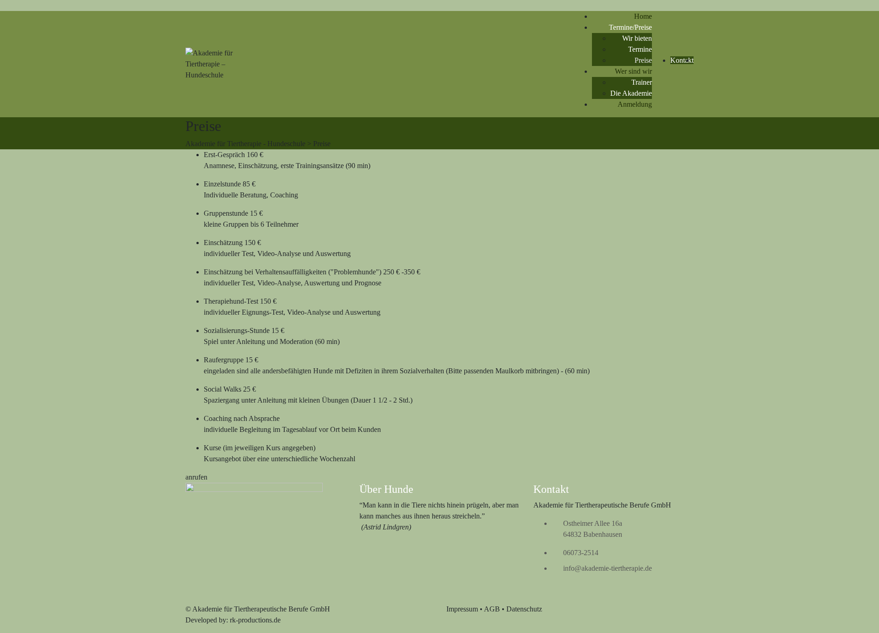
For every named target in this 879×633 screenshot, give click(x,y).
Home (643, 16)
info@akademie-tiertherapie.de (607, 568)
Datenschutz (524, 609)
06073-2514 (580, 553)
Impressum (462, 609)
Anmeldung (635, 104)
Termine (640, 49)
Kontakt (682, 60)
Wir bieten (637, 38)
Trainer (641, 82)
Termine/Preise (630, 27)
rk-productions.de (255, 620)
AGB (492, 609)
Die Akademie (631, 93)
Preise (643, 60)
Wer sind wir (633, 71)
